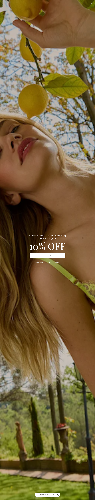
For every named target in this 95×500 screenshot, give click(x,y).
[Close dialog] (92, 2)
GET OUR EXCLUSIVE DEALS (45, 495)
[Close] (58, 495)
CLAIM (47, 256)
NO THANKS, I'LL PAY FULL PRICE (47, 262)
